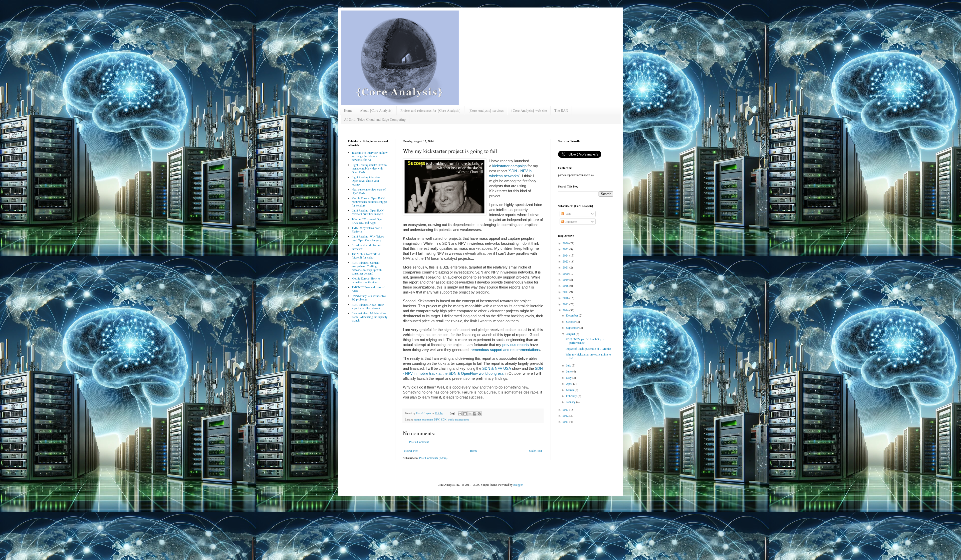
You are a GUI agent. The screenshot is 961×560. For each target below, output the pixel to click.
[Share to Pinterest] (479, 413)
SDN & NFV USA (497, 368)
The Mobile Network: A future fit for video (366, 255)
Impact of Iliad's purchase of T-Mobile (588, 348)
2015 (566, 304)
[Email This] (460, 413)
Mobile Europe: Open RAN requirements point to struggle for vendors (369, 201)
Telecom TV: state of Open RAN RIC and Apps (367, 220)
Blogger (518, 484)
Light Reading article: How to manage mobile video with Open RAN (369, 168)
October (571, 322)
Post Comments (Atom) (433, 458)
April (569, 384)
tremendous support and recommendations (504, 350)
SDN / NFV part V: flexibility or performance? (585, 340)
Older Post (535, 450)
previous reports (515, 344)
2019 (566, 280)
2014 (566, 310)
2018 (566, 286)
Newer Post (411, 450)
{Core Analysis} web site (529, 110)
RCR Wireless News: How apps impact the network (368, 306)
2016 (566, 298)
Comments (570, 222)
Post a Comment (419, 442)
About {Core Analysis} (376, 110)
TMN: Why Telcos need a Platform (367, 229)
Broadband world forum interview (366, 246)
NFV (436, 419)
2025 (566, 249)
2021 (566, 267)
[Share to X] (469, 413)
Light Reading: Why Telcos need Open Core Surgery (368, 238)
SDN (443, 419)
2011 (566, 422)
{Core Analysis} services (486, 110)
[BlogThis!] (464, 413)
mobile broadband (423, 419)
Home (348, 110)
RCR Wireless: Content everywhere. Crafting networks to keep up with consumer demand (367, 267)
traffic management (458, 419)
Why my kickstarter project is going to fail (588, 356)
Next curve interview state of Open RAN (369, 191)
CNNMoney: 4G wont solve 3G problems (369, 297)
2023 (566, 261)
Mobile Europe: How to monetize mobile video (366, 280)
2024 (566, 255)
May (569, 378)
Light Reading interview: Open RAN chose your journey (366, 180)
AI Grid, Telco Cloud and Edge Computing (375, 119)
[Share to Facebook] (474, 413)
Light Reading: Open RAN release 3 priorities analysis (368, 212)
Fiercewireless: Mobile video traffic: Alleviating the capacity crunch (369, 316)
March (570, 390)
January (571, 402)
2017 (566, 292)
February (572, 396)
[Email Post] (452, 413)
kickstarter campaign (509, 166)
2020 (566, 274)
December (572, 315)
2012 (566, 416)
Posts (567, 214)
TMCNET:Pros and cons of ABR (368, 288)
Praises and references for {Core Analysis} (430, 110)
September (572, 328)
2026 (566, 243)
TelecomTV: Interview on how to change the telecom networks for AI (370, 156)
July (569, 365)
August (571, 334)
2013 (566, 410)
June (569, 371)
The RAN (561, 110)
